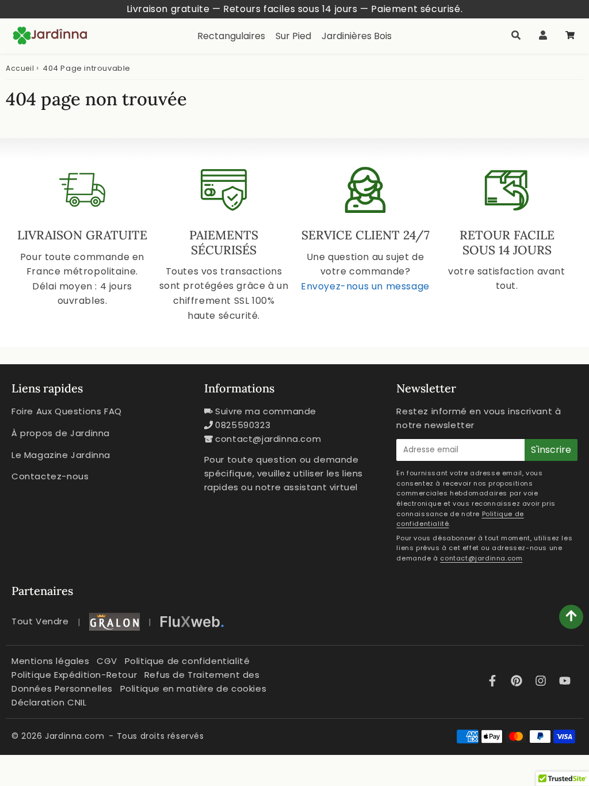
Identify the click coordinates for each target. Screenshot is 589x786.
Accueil (20, 68)
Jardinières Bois (357, 36)
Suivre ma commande (265, 411)
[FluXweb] (192, 621)
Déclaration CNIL (49, 702)
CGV (107, 661)
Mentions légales (51, 661)
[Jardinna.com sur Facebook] (494, 682)
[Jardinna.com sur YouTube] (564, 682)
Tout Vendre (40, 621)
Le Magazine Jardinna (61, 455)
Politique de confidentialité (187, 661)
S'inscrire (551, 449)
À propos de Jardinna (61, 433)
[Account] (543, 36)
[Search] (516, 36)
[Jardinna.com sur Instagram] (542, 682)
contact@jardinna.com (268, 439)
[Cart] (570, 36)
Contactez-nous (50, 476)
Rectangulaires (231, 36)
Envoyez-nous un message (365, 286)
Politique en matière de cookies (193, 688)
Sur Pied (293, 36)
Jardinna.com (74, 736)
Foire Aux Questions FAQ (67, 411)
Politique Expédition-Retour (74, 675)
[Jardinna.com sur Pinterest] (518, 682)
